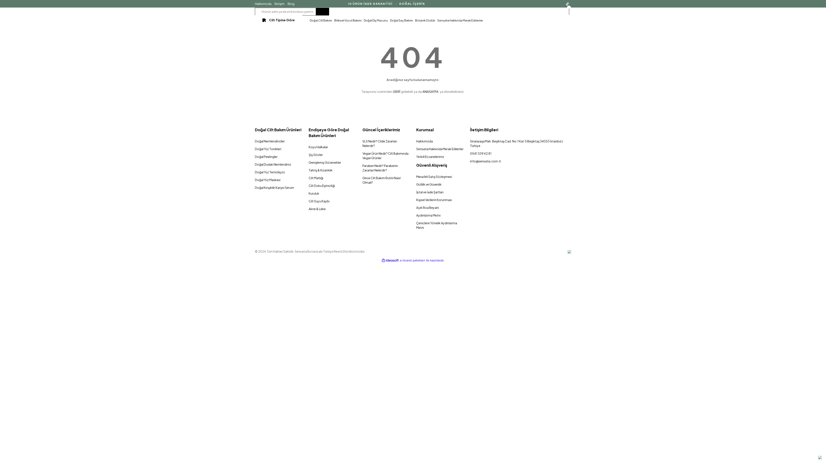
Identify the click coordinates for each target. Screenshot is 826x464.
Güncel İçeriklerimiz (381, 129)
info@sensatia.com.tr (485, 161)
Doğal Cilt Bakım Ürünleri (278, 129)
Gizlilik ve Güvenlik (429, 184)
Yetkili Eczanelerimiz (430, 157)
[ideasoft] (390, 260)
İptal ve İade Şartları (430, 192)
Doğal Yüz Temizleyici (270, 172)
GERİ (396, 91)
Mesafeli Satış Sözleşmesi (434, 177)
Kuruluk (314, 193)
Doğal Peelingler (266, 157)
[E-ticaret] (412, 260)
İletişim (279, 4)
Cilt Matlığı (316, 178)
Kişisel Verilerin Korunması (434, 200)
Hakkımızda (263, 4)
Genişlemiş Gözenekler (325, 162)
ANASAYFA (430, 91)
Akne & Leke (317, 209)
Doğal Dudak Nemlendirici (273, 164)
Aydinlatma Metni (428, 215)
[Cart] (568, 11)
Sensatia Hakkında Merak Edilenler (440, 149)
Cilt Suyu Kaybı (319, 201)
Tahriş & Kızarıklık (321, 170)
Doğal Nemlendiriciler (270, 141)
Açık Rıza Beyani (427, 207)
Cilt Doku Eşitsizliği (322, 186)
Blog (291, 4)
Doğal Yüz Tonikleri (268, 149)
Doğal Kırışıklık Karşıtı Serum (274, 187)
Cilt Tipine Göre (282, 20)
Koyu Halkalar (318, 147)
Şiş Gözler (316, 155)
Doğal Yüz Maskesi (267, 180)
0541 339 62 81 (481, 153)
